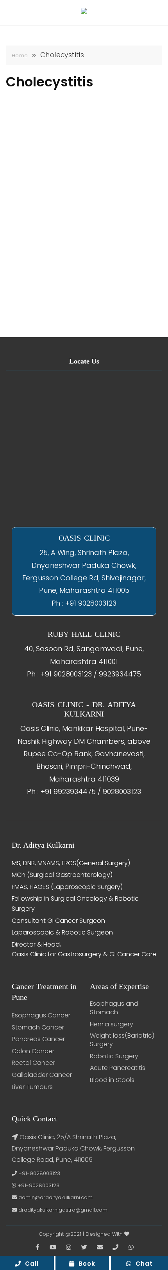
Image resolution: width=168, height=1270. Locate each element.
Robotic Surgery (114, 1056)
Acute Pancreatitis (117, 1068)
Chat (142, 1263)
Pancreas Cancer (38, 1039)
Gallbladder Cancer (42, 1075)
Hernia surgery (111, 1024)
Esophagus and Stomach (114, 1008)
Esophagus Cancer (41, 1015)
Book (85, 1263)
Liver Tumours (32, 1087)
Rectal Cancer (33, 1063)
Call (30, 1263)
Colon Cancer (33, 1051)
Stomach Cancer (38, 1027)
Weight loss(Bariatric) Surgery (122, 1040)
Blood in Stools (112, 1080)
